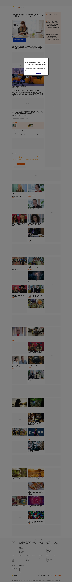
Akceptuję (39, 73)
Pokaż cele (33, 73)
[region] (36, 67)
